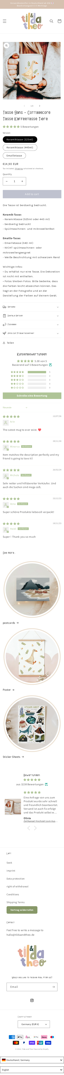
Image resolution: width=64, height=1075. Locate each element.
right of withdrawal (18, 886)
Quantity (7, 174)
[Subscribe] (53, 987)
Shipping (19, 168)
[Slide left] (24, 105)
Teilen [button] (10, 342)
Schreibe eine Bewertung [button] (32, 395)
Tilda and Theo (27, 1049)
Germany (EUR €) (30, 1024)
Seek (9, 862)
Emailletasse (14, 155)
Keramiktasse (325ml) (20, 139)
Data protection (16, 878)
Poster (7, 689)
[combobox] (32, 1060)
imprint (11, 870)
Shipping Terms (15, 902)
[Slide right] (39, 105)
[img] (11, 416)
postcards (9, 623)
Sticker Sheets (11, 757)
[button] (4, 21)
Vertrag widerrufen (22, 909)
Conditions (13, 894)
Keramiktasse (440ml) (20, 147)
